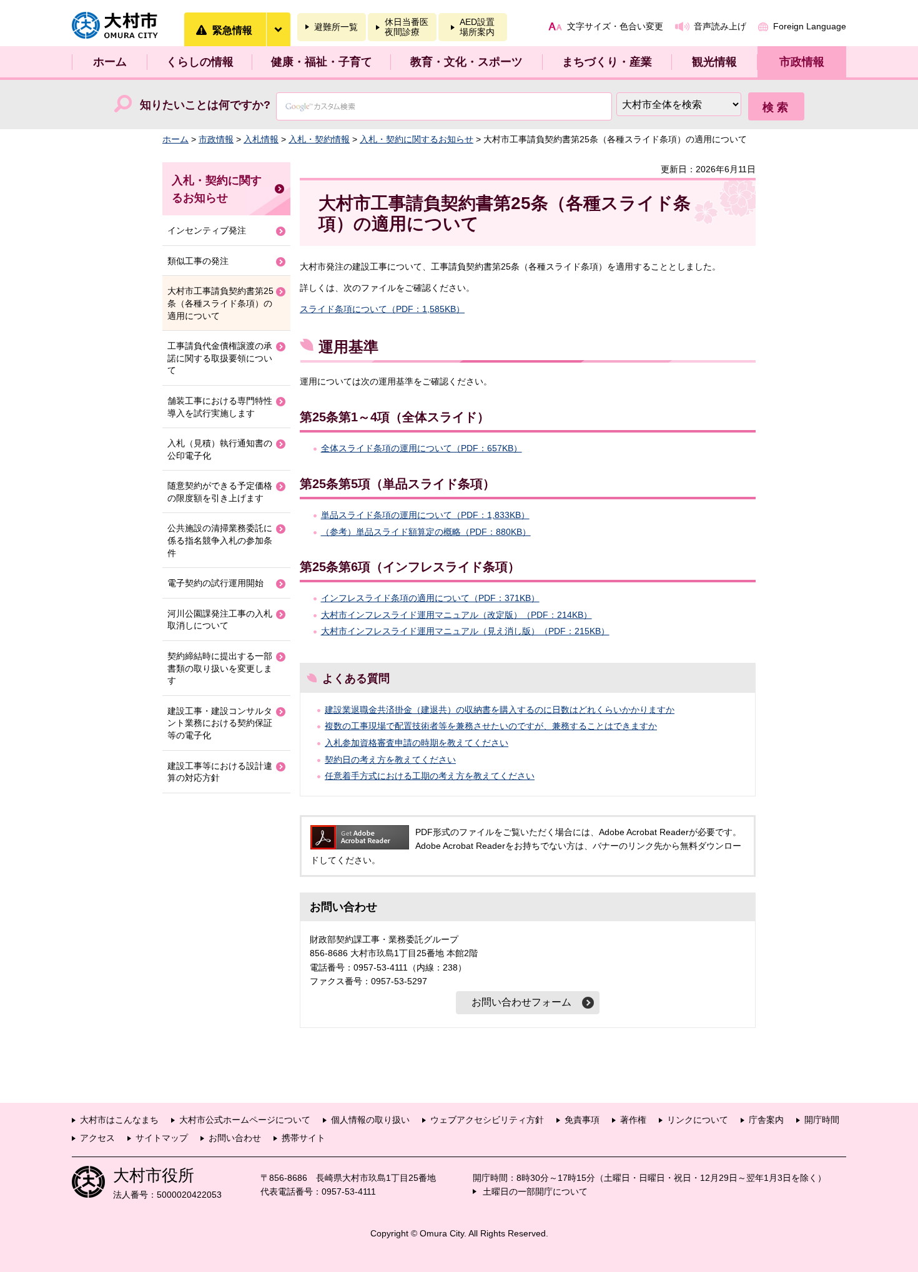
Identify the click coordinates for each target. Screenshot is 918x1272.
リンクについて (697, 1120)
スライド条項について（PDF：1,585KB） (382, 309)
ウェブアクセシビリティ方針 (487, 1120)
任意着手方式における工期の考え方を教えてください (430, 776)
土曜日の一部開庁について (535, 1191)
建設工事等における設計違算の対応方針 (219, 772)
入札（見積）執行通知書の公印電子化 (219, 449)
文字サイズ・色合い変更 (615, 26)
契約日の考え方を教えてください (390, 760)
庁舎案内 (766, 1120)
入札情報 (261, 139)
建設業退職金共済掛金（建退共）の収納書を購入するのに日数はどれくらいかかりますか (499, 710)
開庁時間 (821, 1120)
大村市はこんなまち (119, 1120)
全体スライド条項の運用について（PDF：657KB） (421, 448)
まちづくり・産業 (607, 62)
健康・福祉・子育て (321, 62)
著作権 (633, 1120)
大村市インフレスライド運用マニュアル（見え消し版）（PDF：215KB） (465, 631)
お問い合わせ (235, 1138)
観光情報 (714, 62)
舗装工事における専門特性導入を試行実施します (219, 407)
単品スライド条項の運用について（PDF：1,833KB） (425, 515)
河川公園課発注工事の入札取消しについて (219, 620)
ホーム (110, 62)
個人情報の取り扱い (370, 1120)
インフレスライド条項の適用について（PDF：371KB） (430, 598)
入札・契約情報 (319, 139)
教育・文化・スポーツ (466, 62)
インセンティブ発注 (206, 230)
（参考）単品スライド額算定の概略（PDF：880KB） (426, 532)
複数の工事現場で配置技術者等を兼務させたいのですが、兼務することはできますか (491, 726)
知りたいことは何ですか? (205, 105)
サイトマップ (162, 1138)
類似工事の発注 (198, 261)
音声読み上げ (720, 26)
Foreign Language (809, 26)
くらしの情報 (200, 62)
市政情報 (801, 62)
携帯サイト (303, 1138)
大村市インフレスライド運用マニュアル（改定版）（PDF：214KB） (456, 615)
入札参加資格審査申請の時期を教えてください (416, 743)
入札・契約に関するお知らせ (416, 139)
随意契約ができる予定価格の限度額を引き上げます (219, 492)
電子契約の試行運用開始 (215, 583)
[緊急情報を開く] (277, 29)
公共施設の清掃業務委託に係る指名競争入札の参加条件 (219, 540)
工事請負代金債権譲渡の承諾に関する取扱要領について (219, 358)
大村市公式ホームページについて (244, 1120)
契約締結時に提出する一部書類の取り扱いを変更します (219, 668)
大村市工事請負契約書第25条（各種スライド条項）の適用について (220, 303)
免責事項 (582, 1120)
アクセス (97, 1138)
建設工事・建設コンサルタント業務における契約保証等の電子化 (219, 723)
